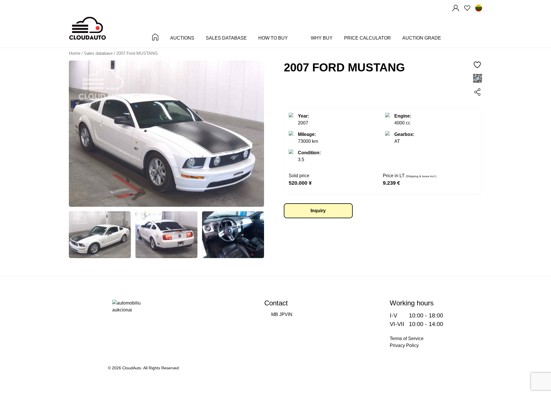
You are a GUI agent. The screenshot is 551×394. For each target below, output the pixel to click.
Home (74, 53)
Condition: (309, 152)
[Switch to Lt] (478, 8)
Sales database (226, 38)
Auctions (182, 38)
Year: (303, 116)
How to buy (273, 38)
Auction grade (421, 38)
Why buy (322, 38)
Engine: (402, 116)
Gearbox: (404, 134)
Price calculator (367, 38)
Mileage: (307, 134)
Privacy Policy (404, 345)
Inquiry (318, 210)
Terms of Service (407, 338)
